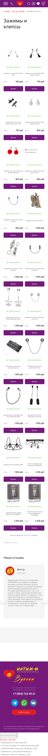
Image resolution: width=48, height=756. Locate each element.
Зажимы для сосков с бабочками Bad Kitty (13, 318)
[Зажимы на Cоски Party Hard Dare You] (34, 297)
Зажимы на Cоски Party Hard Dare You (34, 318)
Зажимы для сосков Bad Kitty (13, 465)
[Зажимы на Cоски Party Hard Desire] (13, 200)
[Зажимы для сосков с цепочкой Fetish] (34, 346)
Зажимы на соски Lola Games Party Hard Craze (13, 123)
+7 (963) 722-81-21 (24, 693)
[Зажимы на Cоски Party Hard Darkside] (34, 248)
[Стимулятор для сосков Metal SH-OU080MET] (13, 493)
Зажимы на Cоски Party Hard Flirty (13, 74)
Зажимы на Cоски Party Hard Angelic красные (13, 172)
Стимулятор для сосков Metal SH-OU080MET (13, 513)
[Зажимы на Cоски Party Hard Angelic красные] (13, 151)
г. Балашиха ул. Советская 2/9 (13, 742)
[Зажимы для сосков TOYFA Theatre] (13, 248)
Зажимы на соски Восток (34, 221)
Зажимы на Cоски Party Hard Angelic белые (34, 123)
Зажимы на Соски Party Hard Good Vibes (34, 172)
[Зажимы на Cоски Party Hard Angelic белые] (34, 102)
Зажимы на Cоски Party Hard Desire (13, 220)
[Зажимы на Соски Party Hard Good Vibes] (35, 151)
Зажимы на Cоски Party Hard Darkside (34, 269)
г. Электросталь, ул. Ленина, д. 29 (15, 754)
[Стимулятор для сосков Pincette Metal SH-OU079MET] (34, 493)
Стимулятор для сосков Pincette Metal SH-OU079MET (34, 513)
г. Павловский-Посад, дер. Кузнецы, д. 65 (18, 748)
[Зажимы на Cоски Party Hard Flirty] (13, 53)
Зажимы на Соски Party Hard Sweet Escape (34, 74)
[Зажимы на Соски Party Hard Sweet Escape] (34, 53)
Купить (13, 89)
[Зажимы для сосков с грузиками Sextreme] (35, 395)
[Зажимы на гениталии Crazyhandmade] (13, 346)
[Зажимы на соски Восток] (34, 200)
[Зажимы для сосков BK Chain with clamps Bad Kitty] (13, 395)
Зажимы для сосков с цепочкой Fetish (34, 367)
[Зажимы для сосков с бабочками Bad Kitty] (13, 297)
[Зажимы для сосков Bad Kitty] (13, 444)
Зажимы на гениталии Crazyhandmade (13, 367)
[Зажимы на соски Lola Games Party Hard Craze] (13, 102)
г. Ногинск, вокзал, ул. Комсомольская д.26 (19, 745)
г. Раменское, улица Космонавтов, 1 (16, 751)
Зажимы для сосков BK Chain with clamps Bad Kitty (13, 416)
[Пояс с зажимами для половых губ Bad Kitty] (34, 444)
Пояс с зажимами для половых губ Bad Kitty (34, 464)
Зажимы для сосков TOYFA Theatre (13, 269)
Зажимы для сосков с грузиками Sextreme (34, 416)
